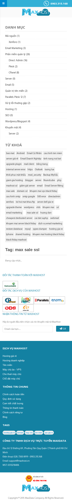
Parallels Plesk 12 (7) (15, 97)
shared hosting (23, 234)
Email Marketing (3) (15, 48)
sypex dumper (40, 229)
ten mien (38, 433)
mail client (29, 164)
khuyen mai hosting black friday (48, 234)
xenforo (10, 202)
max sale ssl (32, 212)
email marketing (14, 212)
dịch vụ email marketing (50, 223)
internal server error (15, 169)
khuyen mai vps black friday (43, 191)
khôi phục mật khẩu (16, 175)
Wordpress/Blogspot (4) (17, 121)
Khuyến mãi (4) (13, 127)
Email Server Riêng (54, 185)
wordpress (29, 207)
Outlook (38, 169)
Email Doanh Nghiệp (30, 158)
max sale (10, 191)
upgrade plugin (14, 164)
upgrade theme (14, 207)
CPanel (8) (14, 72)
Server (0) (10, 78)
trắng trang (42, 164)
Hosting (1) (11, 109)
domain (20, 433)
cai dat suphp (41, 218)
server (38, 180)
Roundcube (49, 180)
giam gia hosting (14, 180)
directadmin (54, 196)
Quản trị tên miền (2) (16, 91)
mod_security (34, 175)
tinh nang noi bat (52, 158)
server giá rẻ (12, 158)
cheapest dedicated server (19, 218)
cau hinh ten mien (53, 153)
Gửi (64, 328)
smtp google (29, 196)
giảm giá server (27, 185)
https (30, 169)
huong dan (46, 212)
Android (21, 153)
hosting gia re (56, 229)
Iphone (9, 234)
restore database (14, 229)
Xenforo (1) (14, 42)
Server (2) (14, 133)
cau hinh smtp (13, 196)
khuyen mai (48, 207)
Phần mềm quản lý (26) (17, 54)
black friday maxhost (16, 239)
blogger (29, 180)
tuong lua (49, 169)
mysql (28, 229)
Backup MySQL (50, 175)
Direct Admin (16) (18, 60)
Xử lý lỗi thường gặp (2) (17, 103)
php (59, 180)
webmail (54, 218)
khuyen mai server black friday (21, 223)
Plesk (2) (13, 66)
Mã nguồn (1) (12, 36)
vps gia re (49, 433)
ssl (57, 207)
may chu (29, 433)
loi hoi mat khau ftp (25, 202)
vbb (38, 207)
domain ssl (22, 191)
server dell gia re (45, 202)
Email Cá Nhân (34, 153)
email (39, 185)
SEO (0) (9, 115)
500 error (41, 196)
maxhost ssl (11, 185)
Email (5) (9, 85)
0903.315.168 (59, 3)
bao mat (10, 153)
